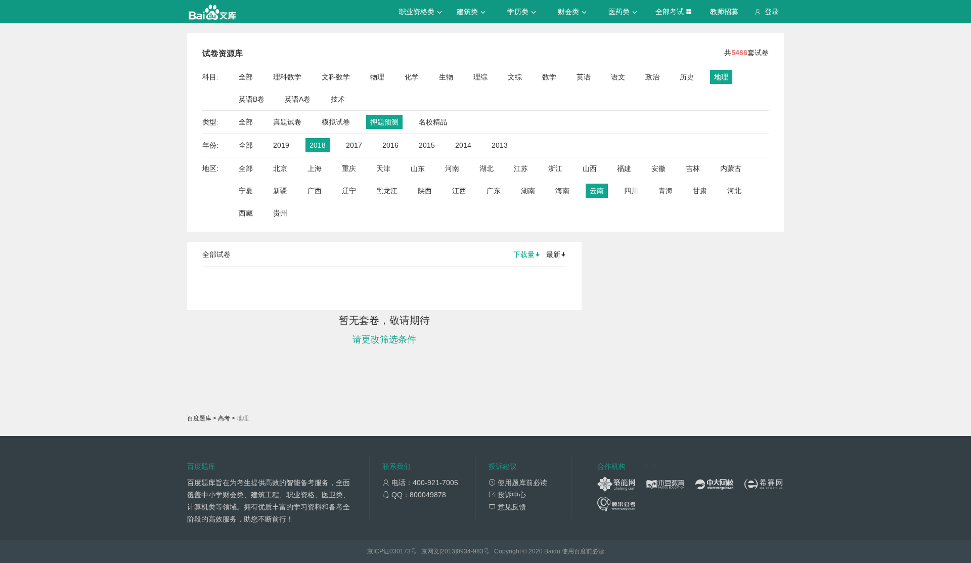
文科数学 (336, 77)
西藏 (246, 213)
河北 (734, 191)
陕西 (425, 191)
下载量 (524, 254)
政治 (652, 77)
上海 (314, 168)
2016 (390, 145)
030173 (400, 551)
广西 (314, 191)
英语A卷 (298, 99)
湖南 (528, 191)
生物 (446, 77)
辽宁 (349, 191)
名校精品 (433, 122)
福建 (624, 168)
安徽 (658, 168)
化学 (412, 77)
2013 (500, 145)
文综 (515, 77)
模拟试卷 (336, 122)
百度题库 (199, 418)
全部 (246, 77)
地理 (721, 77)
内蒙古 (730, 168)
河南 (452, 168)
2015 (427, 145)
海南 (562, 191)
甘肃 (700, 191)
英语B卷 (251, 99)
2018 (318, 145)
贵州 (280, 213)
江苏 (521, 168)
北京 (280, 168)
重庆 (349, 168)
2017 (354, 145)
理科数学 (287, 77)
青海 (665, 191)
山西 (590, 168)
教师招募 (724, 12)
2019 (281, 145)
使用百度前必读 (583, 551)
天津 (383, 168)
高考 (224, 418)
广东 (494, 191)
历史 (687, 77)
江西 (459, 191)
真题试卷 (287, 122)
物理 (377, 77)
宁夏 (246, 191)
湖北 (486, 168)
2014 (463, 145)
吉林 (693, 168)
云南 (597, 191)
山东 (418, 168)
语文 (618, 77)
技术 (338, 99)
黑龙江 (387, 191)
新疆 (280, 191)
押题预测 (384, 122)
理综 (480, 77)
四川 (631, 191)
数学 (549, 77)
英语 (584, 77)
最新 (553, 254)
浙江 (555, 168)
